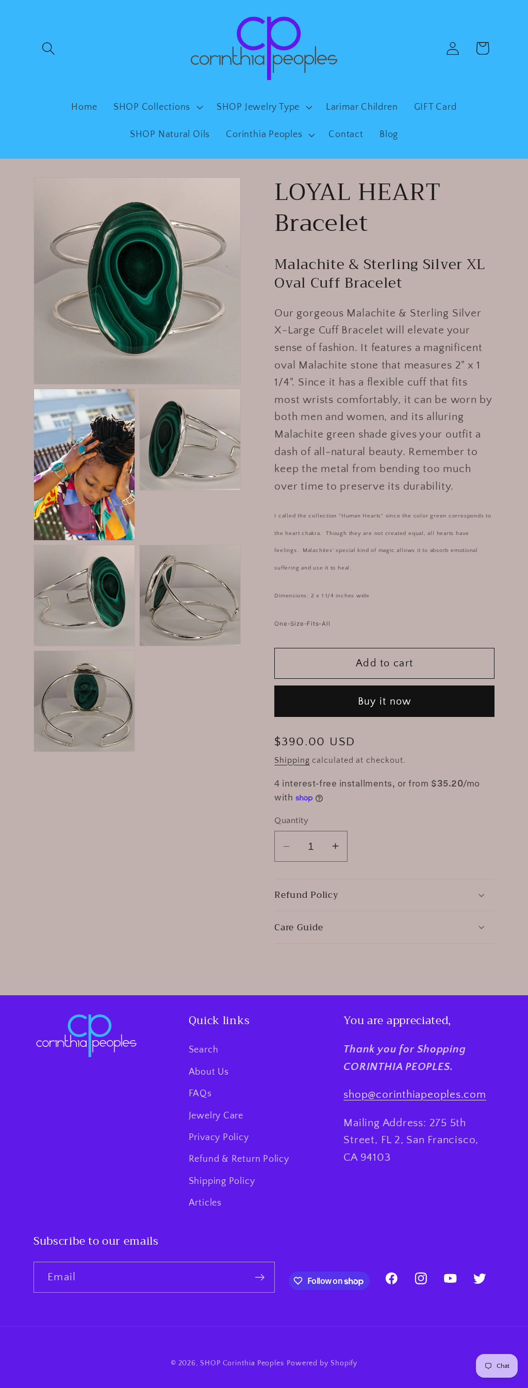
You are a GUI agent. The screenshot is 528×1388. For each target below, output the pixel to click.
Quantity (291, 820)
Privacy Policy (219, 1137)
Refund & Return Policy (239, 1159)
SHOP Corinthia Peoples (242, 1363)
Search (204, 1050)
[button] (48, 48)
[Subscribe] (259, 1277)
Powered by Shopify (322, 1363)
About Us (209, 1072)
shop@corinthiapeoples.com (414, 1094)
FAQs (200, 1094)
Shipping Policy (222, 1181)
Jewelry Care (216, 1116)
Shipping (291, 760)
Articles (205, 1203)
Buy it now (384, 701)
